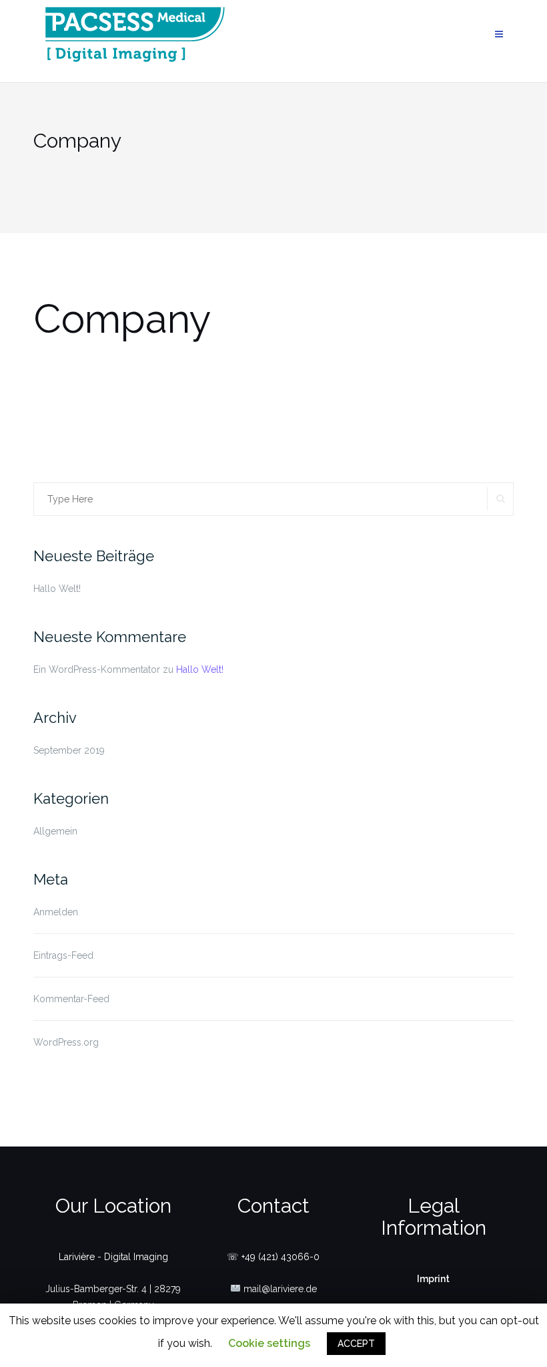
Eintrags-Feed (63, 955)
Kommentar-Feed (71, 999)
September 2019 (69, 750)
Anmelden (55, 912)
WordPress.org (66, 1042)
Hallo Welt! (57, 588)
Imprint (433, 1278)
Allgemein (55, 831)
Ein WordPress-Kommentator (96, 669)
